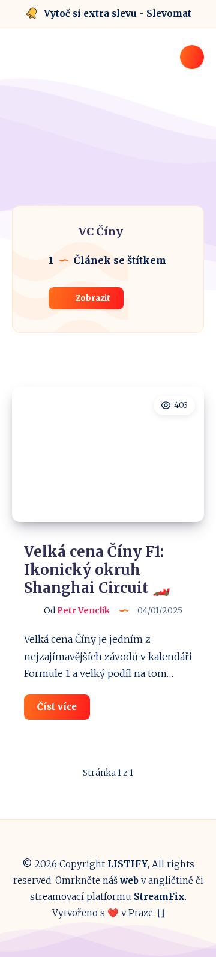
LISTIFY (127, 864)
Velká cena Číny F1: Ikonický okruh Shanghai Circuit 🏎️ (97, 569)
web (129, 880)
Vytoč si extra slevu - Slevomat (117, 13)
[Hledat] (192, 57)
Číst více (63, 710)
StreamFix (159, 896)
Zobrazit (92, 298)
